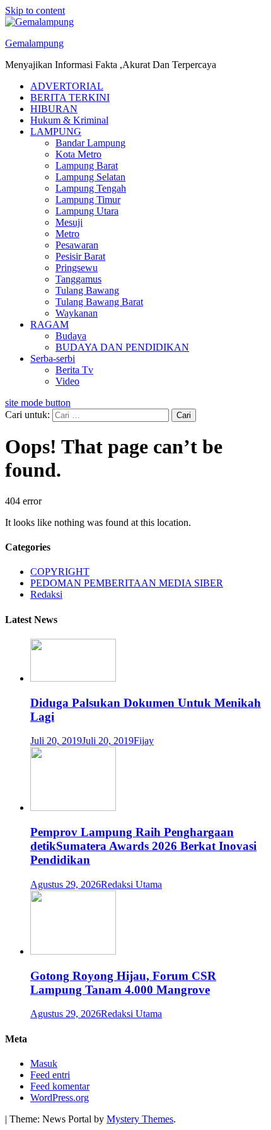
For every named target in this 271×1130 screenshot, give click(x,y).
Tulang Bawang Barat (99, 301)
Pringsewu (76, 267)
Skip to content (35, 10)
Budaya (70, 335)
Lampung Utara (86, 211)
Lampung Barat (86, 165)
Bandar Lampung (90, 142)
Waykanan (76, 313)
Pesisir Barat (80, 256)
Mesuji (69, 222)
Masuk (43, 1063)
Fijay (144, 740)
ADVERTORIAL (66, 86)
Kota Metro (78, 154)
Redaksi (46, 594)
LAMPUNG (55, 131)
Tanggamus (78, 279)
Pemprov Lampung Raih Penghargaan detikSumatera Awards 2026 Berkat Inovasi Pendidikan (143, 845)
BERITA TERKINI (70, 97)
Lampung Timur (87, 199)
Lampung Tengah (90, 188)
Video (67, 381)
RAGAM (49, 324)
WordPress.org (59, 1097)
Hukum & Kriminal (69, 120)
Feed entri (50, 1074)
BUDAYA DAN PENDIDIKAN (122, 347)
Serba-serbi (52, 358)
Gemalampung (34, 43)
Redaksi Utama (131, 884)
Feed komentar (59, 1086)
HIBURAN (54, 108)
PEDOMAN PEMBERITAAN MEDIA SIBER (126, 583)
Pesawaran (76, 245)
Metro (67, 233)
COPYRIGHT (59, 571)
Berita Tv (74, 369)
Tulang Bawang (87, 290)
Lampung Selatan (90, 177)
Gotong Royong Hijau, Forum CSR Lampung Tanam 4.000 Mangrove (123, 982)
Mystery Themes (140, 1119)
